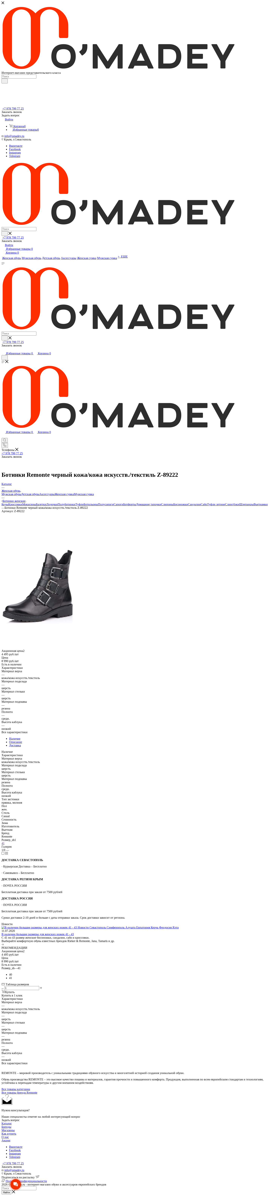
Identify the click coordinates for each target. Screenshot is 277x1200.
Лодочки (52, 504)
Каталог (7, 1123)
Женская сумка (64, 494)
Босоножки (180, 504)
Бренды (6, 1126)
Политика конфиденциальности (26, 1181)
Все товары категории (16, 1089)
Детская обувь (30, 494)
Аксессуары (47, 494)
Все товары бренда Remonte (19, 1092)
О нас (5, 1137)
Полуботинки (66, 504)
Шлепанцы (246, 504)
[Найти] (5, 81)
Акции (6, 1140)
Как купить (9, 1133)
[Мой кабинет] (3, 349)
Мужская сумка (84, 494)
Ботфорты (129, 504)
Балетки (41, 504)
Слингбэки (232, 504)
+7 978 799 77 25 (13, 108)
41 (3, 843)
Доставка (15, 745)
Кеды (5, 504)
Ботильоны (91, 504)
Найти (6, 1192)
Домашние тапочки (148, 504)
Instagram (15, 152)
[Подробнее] (3, 944)
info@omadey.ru (14, 136)
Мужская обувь (11, 494)
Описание (15, 742)
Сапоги (118, 504)
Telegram (14, 156)
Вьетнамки (261, 504)
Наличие (14, 738)
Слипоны (167, 504)
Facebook (15, 149)
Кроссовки (15, 504)
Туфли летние (216, 504)
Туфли (79, 504)
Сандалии (194, 504)
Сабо (204, 504)
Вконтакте (15, 145)
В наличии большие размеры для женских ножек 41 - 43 (38, 934)
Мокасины (29, 504)
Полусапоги (106, 504)
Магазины (8, 1130)
